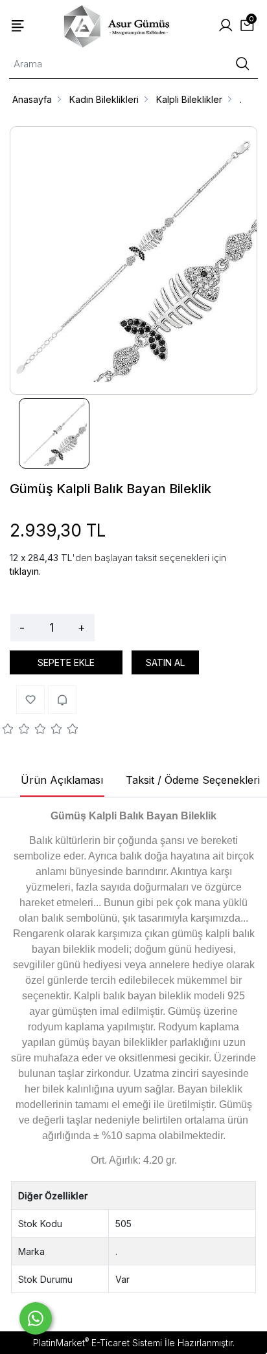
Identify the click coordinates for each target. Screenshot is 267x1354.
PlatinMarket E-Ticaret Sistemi (97, 1342)
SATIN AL (165, 662)
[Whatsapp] (35, 1318)
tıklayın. (25, 571)
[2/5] (16, 730)
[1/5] (8, 730)
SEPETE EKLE (66, 662)
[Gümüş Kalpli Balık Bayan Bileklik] (133, 260)
